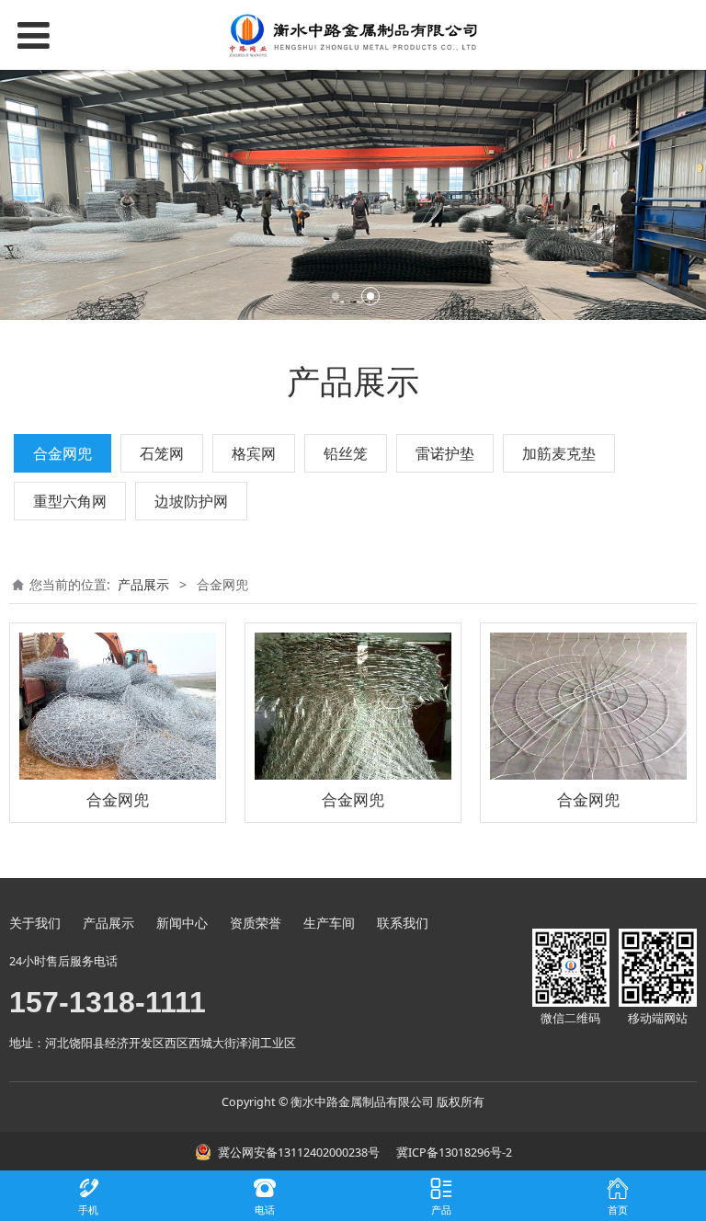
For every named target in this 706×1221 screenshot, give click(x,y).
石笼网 (162, 453)
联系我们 (402, 922)
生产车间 (329, 922)
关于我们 (35, 922)
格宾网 (254, 453)
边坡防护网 (191, 501)
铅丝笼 (346, 453)
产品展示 (143, 584)
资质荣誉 (255, 922)
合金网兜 (62, 453)
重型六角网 (70, 501)
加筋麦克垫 (559, 453)
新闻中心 (182, 922)
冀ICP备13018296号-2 (452, 1152)
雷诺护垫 (445, 453)
